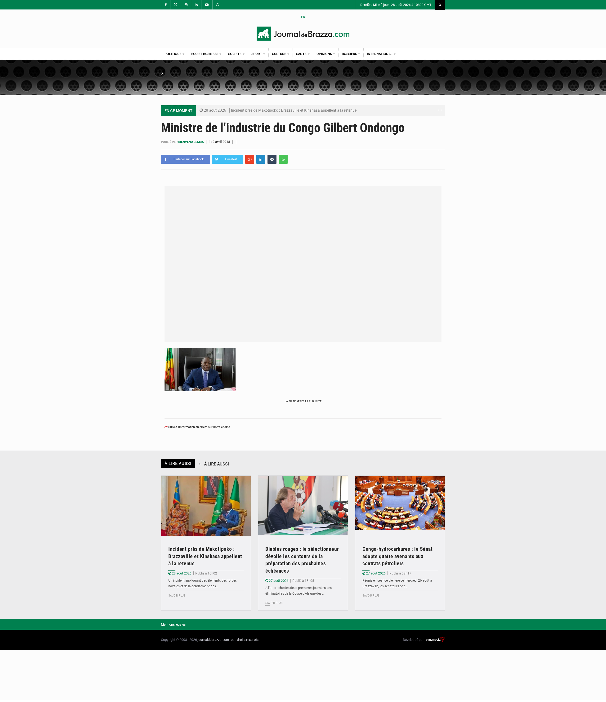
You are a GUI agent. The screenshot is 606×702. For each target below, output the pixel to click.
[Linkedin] (260, 159)
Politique (173, 54)
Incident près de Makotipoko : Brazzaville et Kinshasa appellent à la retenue (293, 110)
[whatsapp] (283, 159)
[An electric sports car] (206, 506)
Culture (279, 54)
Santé (301, 54)
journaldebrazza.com (213, 640)
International (380, 54)
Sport (257, 54)
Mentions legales (173, 624)
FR (303, 17)
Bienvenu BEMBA (191, 142)
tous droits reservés (244, 640)
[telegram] (271, 159)
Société (235, 54)
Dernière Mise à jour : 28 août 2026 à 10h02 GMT (395, 5)
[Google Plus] (249, 159)
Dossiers (350, 54)
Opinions (324, 54)
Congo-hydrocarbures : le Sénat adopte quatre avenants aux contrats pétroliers (397, 556)
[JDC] (303, 34)
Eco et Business (205, 54)
